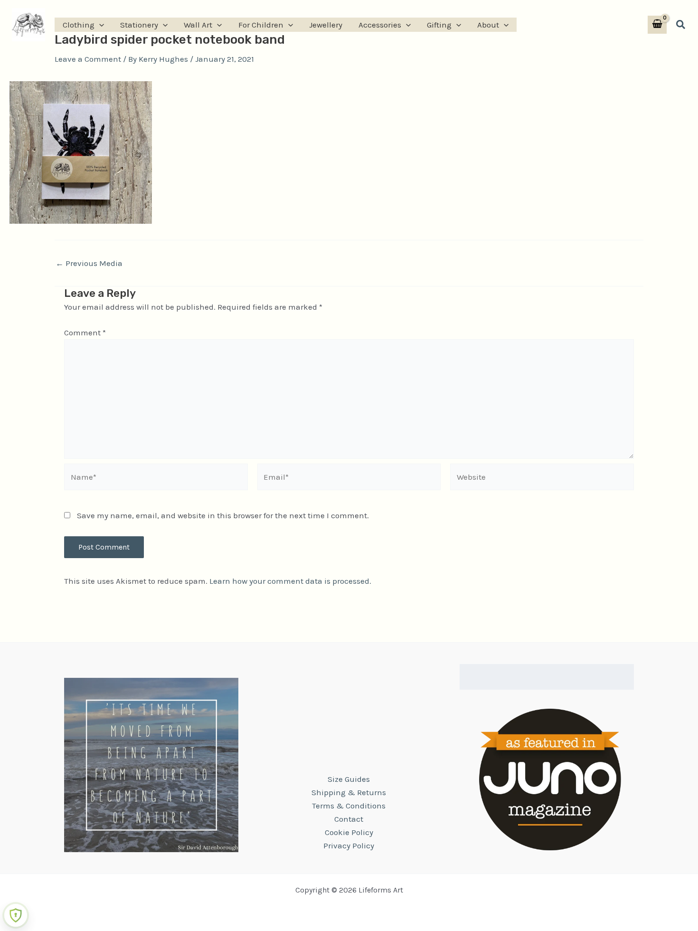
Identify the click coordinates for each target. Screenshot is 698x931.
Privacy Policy (348, 845)
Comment (85, 332)
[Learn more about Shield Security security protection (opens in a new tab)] (15, 915)
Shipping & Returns (348, 792)
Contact (348, 819)
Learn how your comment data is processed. (290, 581)
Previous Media (89, 263)
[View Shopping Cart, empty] (657, 25)
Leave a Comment (88, 59)
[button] (99, 25)
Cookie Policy (349, 832)
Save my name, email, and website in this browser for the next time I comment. (223, 515)
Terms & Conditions (349, 805)
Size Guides (349, 779)
